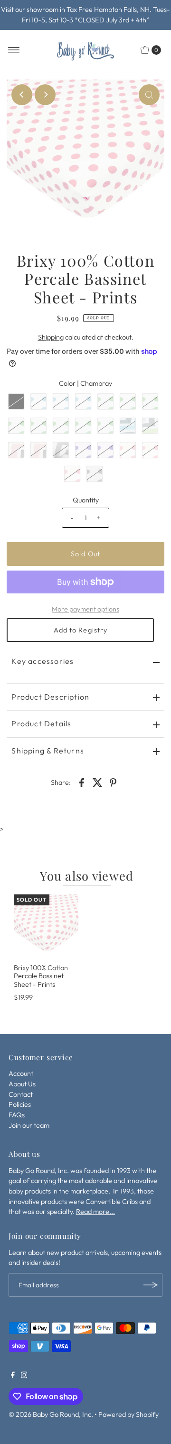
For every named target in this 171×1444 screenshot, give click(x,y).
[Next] (45, 94)
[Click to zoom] (149, 94)
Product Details (41, 723)
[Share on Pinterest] (113, 781)
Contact (21, 1094)
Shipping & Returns (47, 750)
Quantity (86, 500)
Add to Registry (80, 630)
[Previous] (21, 94)
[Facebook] (13, 1376)
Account (21, 1073)
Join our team (29, 1125)
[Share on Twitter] (97, 781)
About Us (22, 1084)
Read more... (95, 1211)
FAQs (17, 1115)
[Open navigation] (14, 50)
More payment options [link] (85, 609)
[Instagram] (24, 1376)
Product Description (50, 697)
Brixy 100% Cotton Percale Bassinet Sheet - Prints (41, 976)
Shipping (51, 337)
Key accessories (42, 661)
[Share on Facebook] (82, 781)
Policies (20, 1104)
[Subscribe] (150, 1285)
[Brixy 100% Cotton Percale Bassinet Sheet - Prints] (46, 926)
